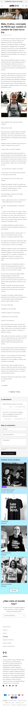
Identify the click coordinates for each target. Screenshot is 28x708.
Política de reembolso (22, 700)
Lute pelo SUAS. (4, 521)
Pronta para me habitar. (6, 584)
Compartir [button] (5, 385)
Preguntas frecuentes (8, 639)
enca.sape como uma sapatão (8, 489)
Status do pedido (7, 643)
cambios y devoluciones (9, 646)
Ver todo (14, 590)
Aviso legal (13, 704)
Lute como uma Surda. (6, 552)
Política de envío (6, 704)
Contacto (5, 630)
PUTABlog (5, 636)
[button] (1, 5)
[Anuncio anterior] (1, 1)
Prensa (4, 633)
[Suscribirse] (23, 615)
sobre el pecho (6, 626)
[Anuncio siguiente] (26, 1)
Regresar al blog (15, 392)
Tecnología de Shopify (12, 700)
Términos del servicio (19, 702)
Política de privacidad (9, 702)
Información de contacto (21, 704)
